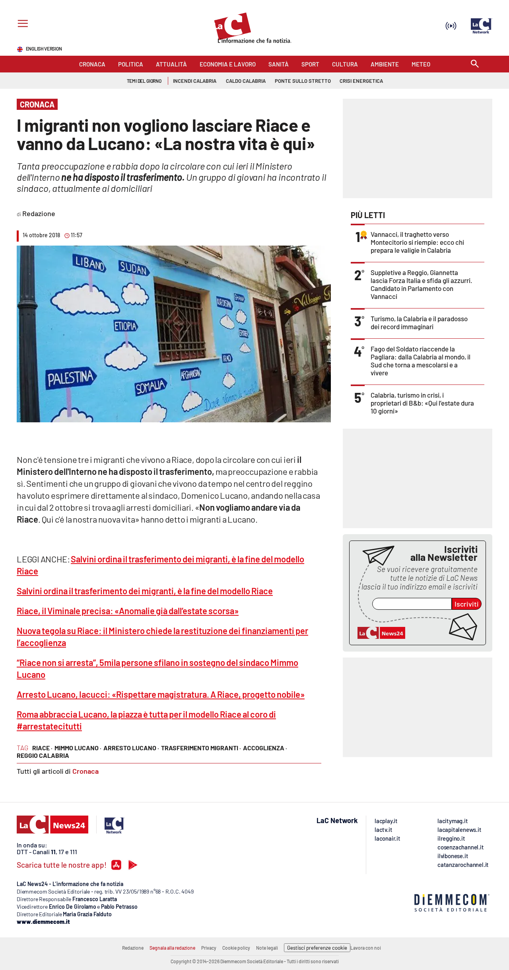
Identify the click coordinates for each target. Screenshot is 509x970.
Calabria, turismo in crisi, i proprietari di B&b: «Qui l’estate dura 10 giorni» (422, 403)
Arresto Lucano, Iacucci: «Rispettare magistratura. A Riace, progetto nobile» (161, 694)
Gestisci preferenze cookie (317, 948)
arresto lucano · (131, 747)
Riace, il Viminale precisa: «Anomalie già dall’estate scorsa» (128, 610)
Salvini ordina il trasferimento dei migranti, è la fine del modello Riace (145, 591)
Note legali (267, 947)
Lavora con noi (365, 947)
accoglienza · (265, 747)
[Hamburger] (21, 24)
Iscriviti (467, 603)
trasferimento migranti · (201, 747)
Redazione (133, 947)
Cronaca (85, 771)
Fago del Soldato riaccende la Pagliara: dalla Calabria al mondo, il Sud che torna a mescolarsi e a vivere (420, 361)
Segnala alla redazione (172, 947)
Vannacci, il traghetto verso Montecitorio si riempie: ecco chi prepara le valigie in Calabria (417, 242)
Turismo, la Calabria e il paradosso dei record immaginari (419, 322)
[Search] (475, 64)
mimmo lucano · (77, 747)
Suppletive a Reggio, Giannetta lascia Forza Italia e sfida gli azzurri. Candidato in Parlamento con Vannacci (421, 284)
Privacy (208, 947)
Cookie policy (236, 947)
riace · (42, 747)
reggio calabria (43, 755)
